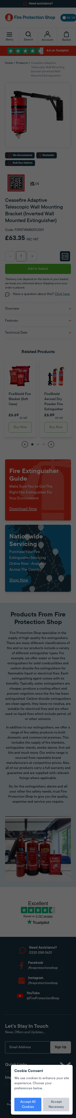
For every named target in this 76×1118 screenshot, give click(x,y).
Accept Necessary (56, 1104)
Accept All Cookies (28, 1104)
